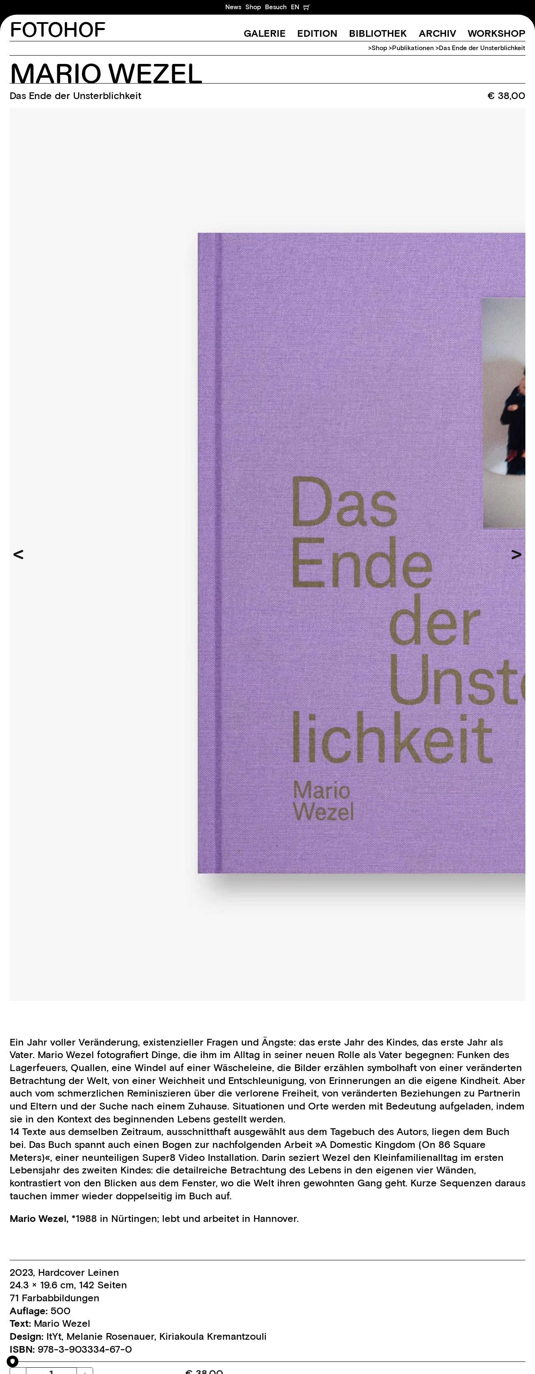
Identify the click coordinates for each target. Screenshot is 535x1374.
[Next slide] (517, 555)
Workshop (496, 33)
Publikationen (413, 48)
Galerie (265, 33)
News (233, 7)
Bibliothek (378, 33)
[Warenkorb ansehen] (306, 7)
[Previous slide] (18, 555)
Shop (253, 7)
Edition (317, 33)
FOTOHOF (58, 30)
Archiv (437, 33)
